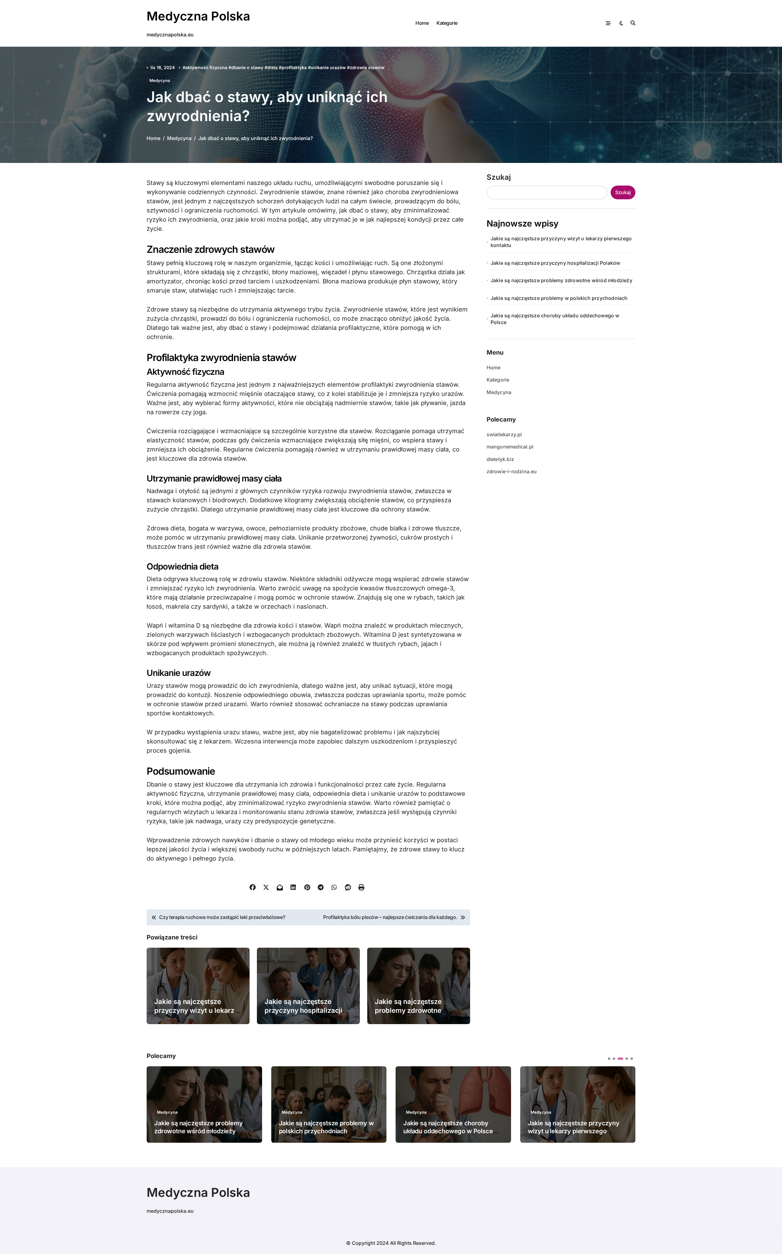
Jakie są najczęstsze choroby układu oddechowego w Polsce (555, 318)
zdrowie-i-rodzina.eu (512, 471)
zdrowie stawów (367, 67)
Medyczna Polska (198, 16)
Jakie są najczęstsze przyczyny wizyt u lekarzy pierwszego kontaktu (196, 1010)
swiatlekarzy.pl (504, 434)
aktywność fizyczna (206, 67)
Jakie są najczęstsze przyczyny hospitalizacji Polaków (303, 1010)
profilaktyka (294, 67)
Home (422, 23)
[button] (626, 1104)
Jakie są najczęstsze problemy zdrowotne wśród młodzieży (408, 1010)
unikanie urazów (328, 67)
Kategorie (447, 23)
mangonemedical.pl (510, 447)
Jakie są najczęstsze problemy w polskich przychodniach (559, 298)
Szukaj (499, 177)
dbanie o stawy (247, 67)
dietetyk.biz (500, 459)
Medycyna (159, 80)
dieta (272, 67)
